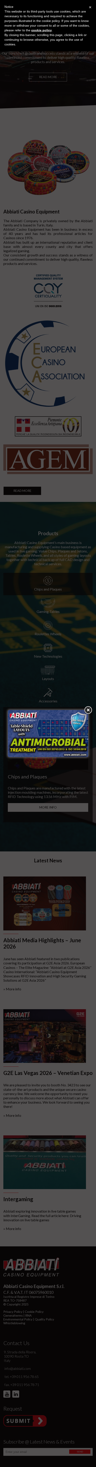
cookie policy (41, 30)
